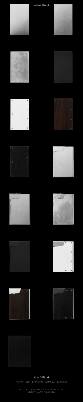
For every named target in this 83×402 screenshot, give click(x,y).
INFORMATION (38, 382)
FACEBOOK (62, 382)
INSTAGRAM (50, 382)
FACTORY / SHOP (23, 382)
